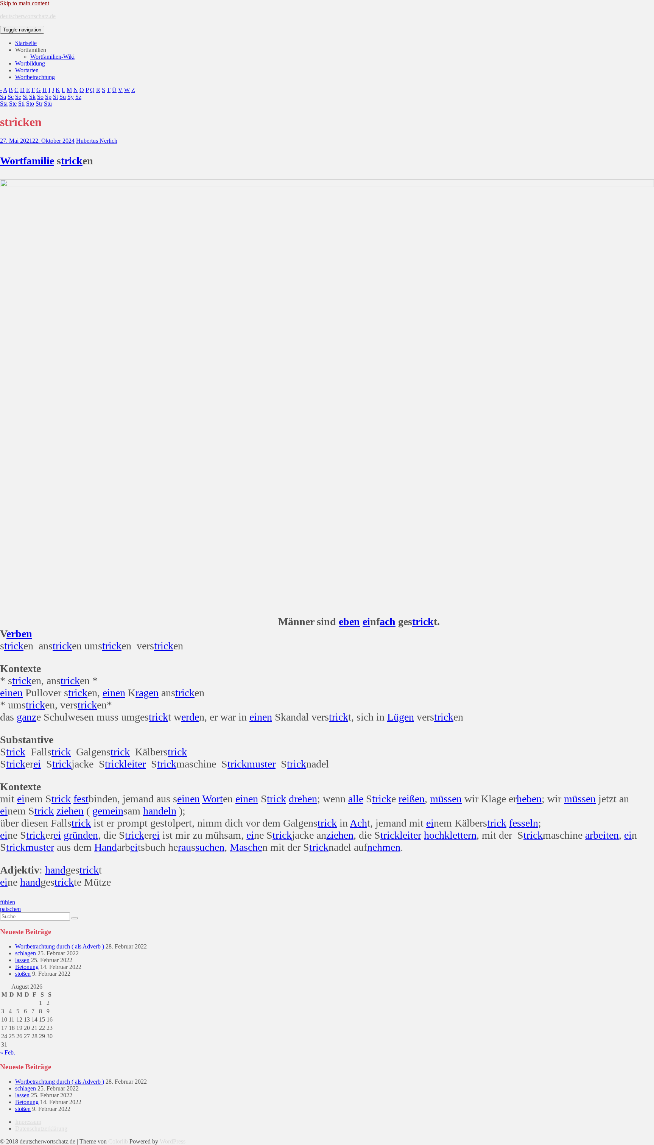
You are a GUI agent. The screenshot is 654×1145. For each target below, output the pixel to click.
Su (62, 97)
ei (366, 621)
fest (81, 799)
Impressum (28, 1121)
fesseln (523, 823)
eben (349, 621)
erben (19, 634)
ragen (147, 693)
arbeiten (602, 835)
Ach (358, 823)
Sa (3, 97)
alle (355, 799)
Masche (246, 847)
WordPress (172, 1141)
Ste (13, 103)
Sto (30, 103)
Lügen (400, 717)
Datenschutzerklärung (41, 1128)
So (40, 97)
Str (39, 103)
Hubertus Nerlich (96, 140)
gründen (81, 835)
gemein (107, 811)
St (55, 97)
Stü (48, 103)
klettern (460, 835)
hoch (434, 835)
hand (55, 870)
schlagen (25, 953)
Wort (11, 161)
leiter (135, 764)
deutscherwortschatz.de (28, 16)
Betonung (27, 967)
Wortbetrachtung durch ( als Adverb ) (59, 946)
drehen (303, 799)
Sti (21, 103)
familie (38, 161)
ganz (26, 717)
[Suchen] (75, 918)
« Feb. (7, 1052)
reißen (412, 799)
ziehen (70, 811)
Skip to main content (24, 3)
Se (18, 97)
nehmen (383, 847)
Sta (4, 103)
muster (261, 764)
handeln (159, 811)
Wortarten (27, 70)
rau (184, 847)
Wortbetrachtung (35, 77)
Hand (105, 847)
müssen (446, 799)
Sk (32, 97)
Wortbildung (30, 63)
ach (388, 621)
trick (72, 161)
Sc (11, 97)
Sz (78, 97)
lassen (22, 960)
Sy (70, 97)
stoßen (23, 973)
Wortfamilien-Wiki (52, 56)
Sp (48, 97)
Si (25, 97)
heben (529, 799)
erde (190, 717)
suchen (209, 847)
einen (11, 693)
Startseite (26, 43)
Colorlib (118, 1141)
